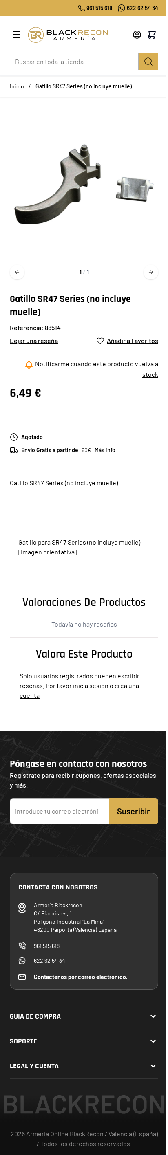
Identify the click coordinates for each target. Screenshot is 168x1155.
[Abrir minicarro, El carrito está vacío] (151, 34)
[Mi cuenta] (137, 34)
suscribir (133, 811)
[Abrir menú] (16, 34)
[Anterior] (17, 272)
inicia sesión (90, 685)
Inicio (17, 86)
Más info (105, 450)
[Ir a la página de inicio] (77, 34)
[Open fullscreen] (84, 184)
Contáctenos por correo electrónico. (81, 976)
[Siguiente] (151, 272)
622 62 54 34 (142, 7)
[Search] (148, 61)
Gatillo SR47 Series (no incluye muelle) (83, 86)
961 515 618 (99, 7)
